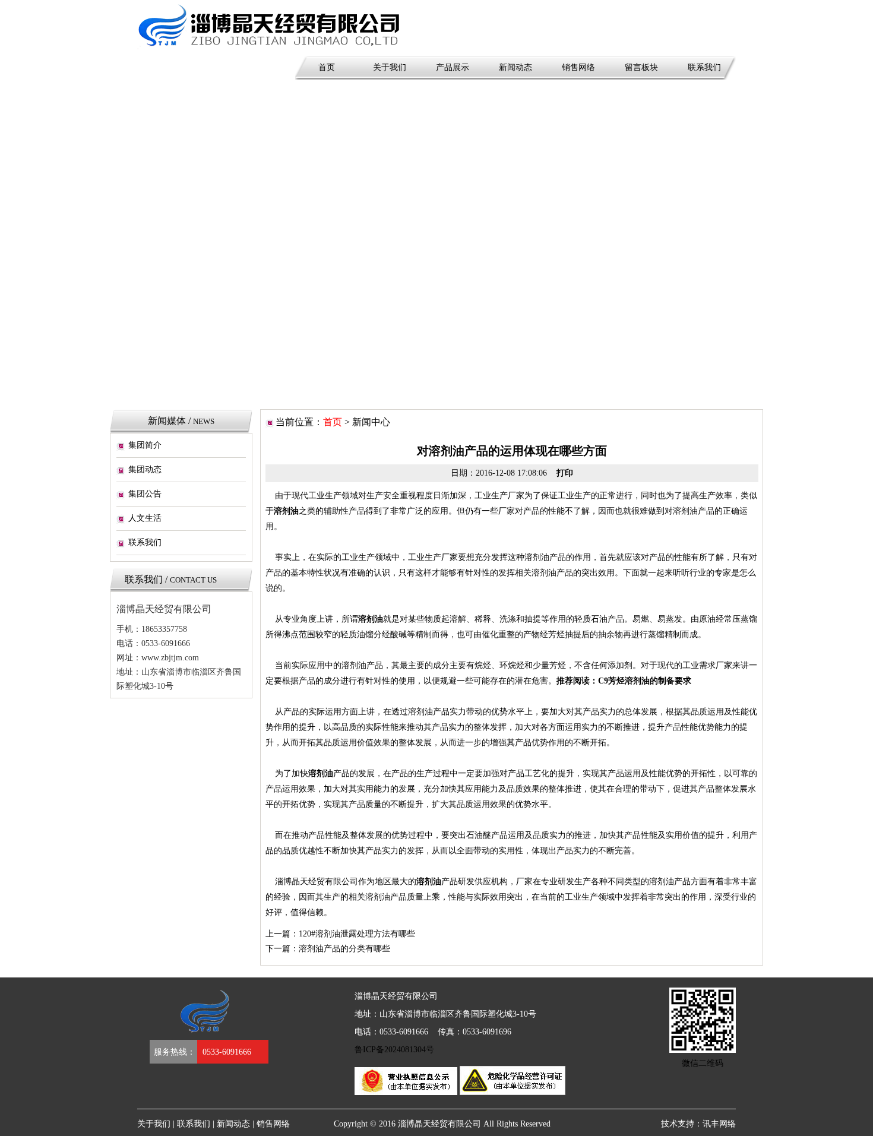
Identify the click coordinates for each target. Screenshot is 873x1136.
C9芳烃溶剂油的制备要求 (644, 680)
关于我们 (389, 67)
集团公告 (145, 493)
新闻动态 (515, 67)
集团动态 (145, 469)
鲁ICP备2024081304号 (394, 1049)
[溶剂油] (294, 27)
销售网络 (578, 67)
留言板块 (641, 67)
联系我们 (704, 67)
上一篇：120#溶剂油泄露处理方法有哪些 (340, 933)
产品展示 (452, 67)
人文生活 (145, 518)
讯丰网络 (719, 1123)
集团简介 (145, 445)
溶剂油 (286, 511)
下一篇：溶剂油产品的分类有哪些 (327, 948)
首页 (326, 67)
